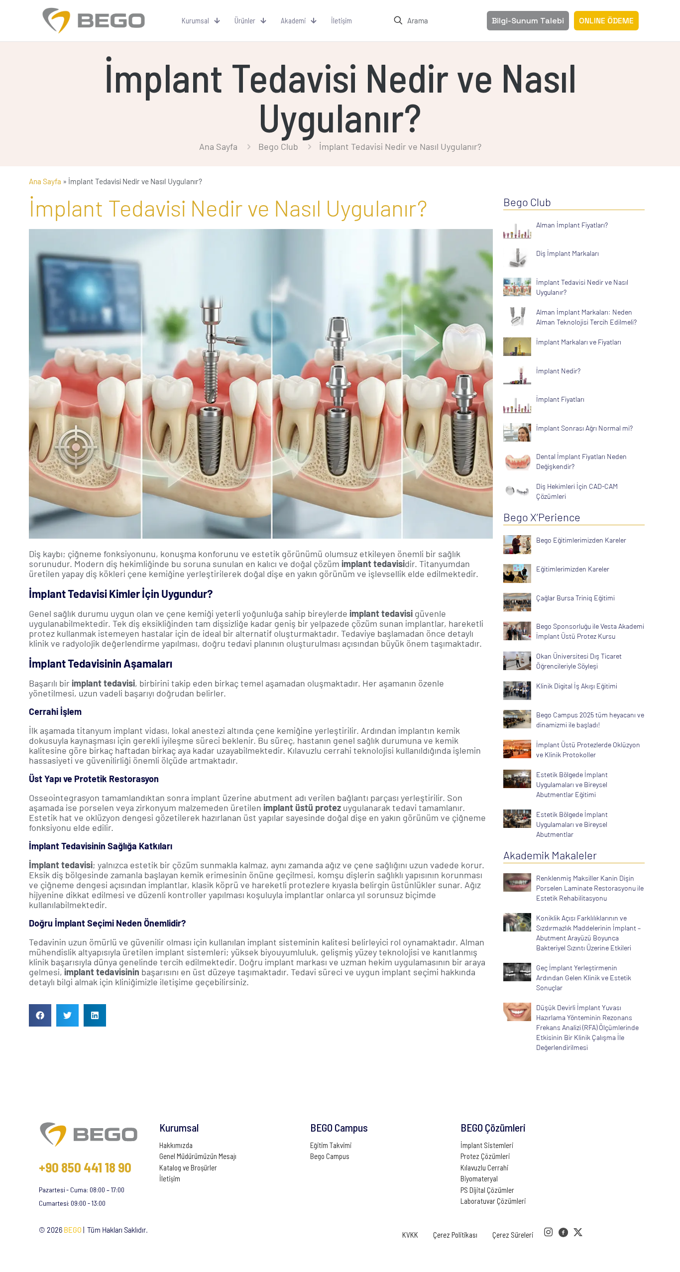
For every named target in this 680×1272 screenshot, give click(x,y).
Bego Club (278, 146)
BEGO (73, 1230)
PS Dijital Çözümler (487, 1189)
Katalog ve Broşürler (188, 1167)
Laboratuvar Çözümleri (493, 1200)
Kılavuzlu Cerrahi (484, 1167)
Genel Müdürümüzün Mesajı (197, 1156)
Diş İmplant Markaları (567, 253)
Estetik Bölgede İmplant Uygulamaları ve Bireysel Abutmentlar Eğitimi (572, 784)
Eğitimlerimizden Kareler (572, 569)
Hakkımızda (176, 1145)
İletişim (169, 1178)
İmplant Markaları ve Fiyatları (578, 342)
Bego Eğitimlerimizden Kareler (581, 540)
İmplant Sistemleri (486, 1145)
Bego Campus (329, 1156)
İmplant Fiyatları (560, 399)
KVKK (410, 1234)
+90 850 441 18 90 (85, 1167)
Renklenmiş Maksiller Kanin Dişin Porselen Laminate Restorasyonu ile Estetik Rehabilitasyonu (590, 888)
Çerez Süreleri (512, 1234)
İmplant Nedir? (558, 370)
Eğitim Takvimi (330, 1145)
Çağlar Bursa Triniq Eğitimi (575, 597)
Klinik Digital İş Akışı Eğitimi (576, 686)
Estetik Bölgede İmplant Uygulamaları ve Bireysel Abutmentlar (572, 824)
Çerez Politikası (455, 1234)
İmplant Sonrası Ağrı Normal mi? (584, 428)
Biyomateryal (479, 1178)
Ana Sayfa (218, 146)
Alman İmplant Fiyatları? (572, 225)
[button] (40, 1015)
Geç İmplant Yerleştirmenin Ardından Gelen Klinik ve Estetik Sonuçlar (583, 977)
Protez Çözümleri (485, 1156)
